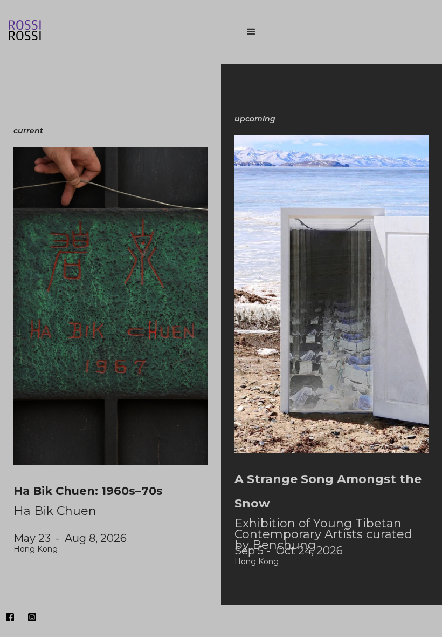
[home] (108, 32)
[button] (334, 32)
